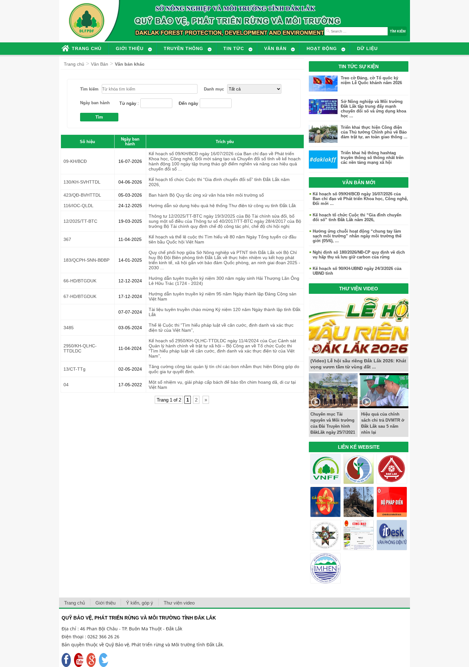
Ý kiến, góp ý (139, 602)
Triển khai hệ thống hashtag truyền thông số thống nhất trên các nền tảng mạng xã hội (372, 157)
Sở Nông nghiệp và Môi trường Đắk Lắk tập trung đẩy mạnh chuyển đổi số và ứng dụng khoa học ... (373, 108)
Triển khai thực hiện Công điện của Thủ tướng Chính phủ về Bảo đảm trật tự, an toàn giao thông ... (374, 132)
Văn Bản (99, 64)
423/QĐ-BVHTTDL (82, 195)
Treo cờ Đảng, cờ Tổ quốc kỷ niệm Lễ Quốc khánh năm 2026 (371, 80)
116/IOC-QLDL (78, 205)
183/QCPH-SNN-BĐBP (86, 260)
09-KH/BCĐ (75, 161)
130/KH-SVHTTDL (81, 182)
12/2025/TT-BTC (80, 221)
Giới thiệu (105, 602)
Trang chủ (74, 64)
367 (67, 239)
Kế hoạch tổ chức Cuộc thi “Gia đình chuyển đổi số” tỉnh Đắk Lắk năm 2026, (357, 217)
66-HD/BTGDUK (79, 280)
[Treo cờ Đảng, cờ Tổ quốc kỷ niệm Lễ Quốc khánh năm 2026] (323, 89)
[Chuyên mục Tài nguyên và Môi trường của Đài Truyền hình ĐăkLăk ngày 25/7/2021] (333, 406)
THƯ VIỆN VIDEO (358, 288)
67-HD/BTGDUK (79, 296)
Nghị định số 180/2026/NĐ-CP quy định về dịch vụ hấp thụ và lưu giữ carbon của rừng (359, 254)
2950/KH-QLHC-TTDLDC (80, 348)
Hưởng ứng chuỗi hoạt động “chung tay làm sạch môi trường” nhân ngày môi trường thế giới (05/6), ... (357, 236)
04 (66, 384)
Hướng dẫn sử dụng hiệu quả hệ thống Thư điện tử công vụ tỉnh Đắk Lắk (222, 205)
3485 (68, 327)
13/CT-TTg (74, 369)
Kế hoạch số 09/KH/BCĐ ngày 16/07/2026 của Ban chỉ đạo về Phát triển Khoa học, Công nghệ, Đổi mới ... (360, 199)
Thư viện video (179, 602)
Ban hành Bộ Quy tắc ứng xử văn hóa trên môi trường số (206, 195)
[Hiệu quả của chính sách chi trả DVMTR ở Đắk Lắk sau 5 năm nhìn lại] (384, 406)
